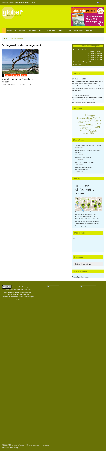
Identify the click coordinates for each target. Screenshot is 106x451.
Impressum (45, 445)
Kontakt (11, 2)
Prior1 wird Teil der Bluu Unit (84, 162)
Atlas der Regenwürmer (83, 157)
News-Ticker (11, 30)
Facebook (95, 2)
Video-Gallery (50, 30)
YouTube (102, 2)
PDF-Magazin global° (22, 2)
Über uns (5, 2)
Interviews (89, 30)
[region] (88, 242)
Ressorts (22, 30)
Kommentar (32, 30)
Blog (40, 30)
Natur (8, 75)
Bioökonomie (78, 30)
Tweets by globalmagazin (80, 277)
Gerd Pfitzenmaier (9, 84)
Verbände (16, 75)
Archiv (33, 2)
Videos (24, 75)
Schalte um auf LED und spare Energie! (88, 145)
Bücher (68, 30)
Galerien (60, 30)
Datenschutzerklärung (10, 448)
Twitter (99, 2)
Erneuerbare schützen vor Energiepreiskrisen (83, 168)
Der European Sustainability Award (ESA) (87, 81)
